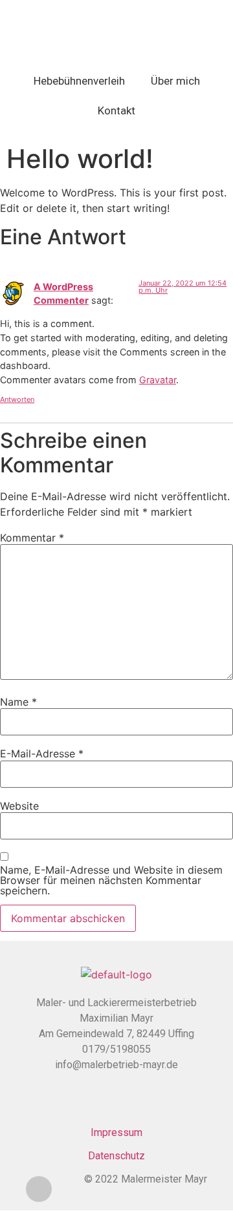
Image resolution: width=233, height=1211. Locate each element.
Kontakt (116, 110)
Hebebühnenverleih (79, 80)
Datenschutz (116, 1156)
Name (18, 702)
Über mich (175, 80)
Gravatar (157, 379)
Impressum (116, 1132)
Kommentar (32, 537)
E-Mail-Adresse (41, 753)
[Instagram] (39, 1189)
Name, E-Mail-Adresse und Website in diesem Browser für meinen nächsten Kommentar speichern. (111, 880)
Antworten (17, 399)
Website (19, 806)
